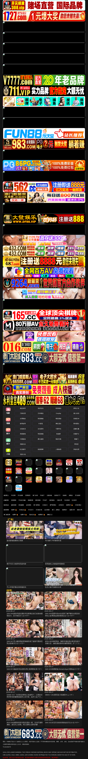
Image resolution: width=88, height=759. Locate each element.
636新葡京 (78, 505)
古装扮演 (23, 429)
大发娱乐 (45, 505)
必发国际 (28, 505)
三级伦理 (23, 413)
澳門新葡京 (53, 505)
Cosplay (58, 413)
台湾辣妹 (23, 418)
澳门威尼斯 (7, 514)
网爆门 (76, 439)
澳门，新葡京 (56, 510)
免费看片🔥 (69, 505)
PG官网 (13, 495)
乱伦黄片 (74, 500)
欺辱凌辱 (23, 424)
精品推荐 (23, 408)
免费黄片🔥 (41, 514)
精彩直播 (38, 500)
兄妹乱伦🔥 (32, 514)
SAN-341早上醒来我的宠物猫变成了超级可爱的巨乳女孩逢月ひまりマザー (25, 642)
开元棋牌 (20, 495)
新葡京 (71, 495)
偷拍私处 (6, 505)
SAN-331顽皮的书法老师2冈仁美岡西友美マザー (24, 669)
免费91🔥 (15, 514)
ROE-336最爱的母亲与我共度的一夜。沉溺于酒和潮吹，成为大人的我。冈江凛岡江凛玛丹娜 (25, 723)
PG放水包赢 (22, 500)
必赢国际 (6, 500)
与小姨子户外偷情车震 (53, 540)
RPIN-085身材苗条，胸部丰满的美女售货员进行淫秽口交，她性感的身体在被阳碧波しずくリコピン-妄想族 (63, 643)
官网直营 (27, 495)
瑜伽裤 (58, 434)
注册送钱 (49, 495)
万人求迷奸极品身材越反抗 (16, 587)
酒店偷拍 (52, 500)
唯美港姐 (58, 418)
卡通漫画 (23, 439)
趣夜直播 (13, 505)
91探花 (40, 424)
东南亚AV (76, 418)
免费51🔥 (14, 510)
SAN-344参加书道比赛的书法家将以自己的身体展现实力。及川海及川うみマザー (25, 614)
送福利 (65, 495)
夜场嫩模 (21, 505)
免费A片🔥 (23, 514)
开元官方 (30, 510)
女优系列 (40, 429)
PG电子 (42, 495)
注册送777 (57, 495)
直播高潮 (30, 500)
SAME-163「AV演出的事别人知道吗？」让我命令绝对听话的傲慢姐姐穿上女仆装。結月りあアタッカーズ (25, 697)
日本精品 (40, 413)
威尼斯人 (6, 495)
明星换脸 (40, 434)
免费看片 (64, 510)
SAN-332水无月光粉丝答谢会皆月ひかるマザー (62, 722)
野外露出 (76, 424)
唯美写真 (58, 439)
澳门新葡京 (36, 505)
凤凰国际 (13, 500)
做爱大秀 (72, 510)
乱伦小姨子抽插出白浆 (53, 587)
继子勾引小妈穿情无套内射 (16, 564)
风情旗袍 (23, 434)
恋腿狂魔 (76, 429)
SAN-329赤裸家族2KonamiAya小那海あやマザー (63, 669)
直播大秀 (79, 510)
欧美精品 (58, 408)
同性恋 (76, 444)
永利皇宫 (61, 505)
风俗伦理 (76, 449)
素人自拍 (76, 413)
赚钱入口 (50, 514)
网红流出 (58, 424)
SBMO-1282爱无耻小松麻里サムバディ (59, 695)
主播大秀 (59, 500)
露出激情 (40, 439)
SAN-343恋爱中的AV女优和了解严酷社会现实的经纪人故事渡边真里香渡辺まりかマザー (62, 614)
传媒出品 (23, 444)
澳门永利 (35, 495)
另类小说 (23, 454)
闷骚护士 (76, 434)
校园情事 (40, 449)
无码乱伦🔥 (22, 510)
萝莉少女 (76, 408)
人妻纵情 (58, 449)
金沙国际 (47, 510)
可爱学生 (58, 429)
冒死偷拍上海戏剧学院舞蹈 (55, 564)
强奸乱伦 (40, 408)
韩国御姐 (40, 418)
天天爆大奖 (39, 510)
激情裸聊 (6, 510)
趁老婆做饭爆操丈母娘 (15, 540)
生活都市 (23, 449)
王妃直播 (67, 500)
